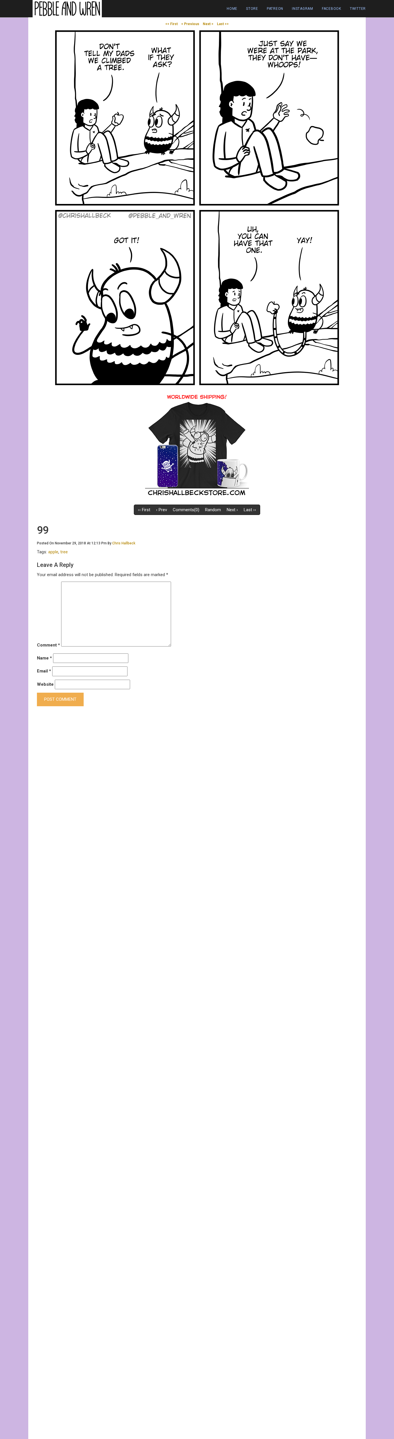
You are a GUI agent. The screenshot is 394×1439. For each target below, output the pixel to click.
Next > (208, 24)
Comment (48, 645)
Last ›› (250, 509)
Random (213, 509)
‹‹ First (144, 509)
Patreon (275, 9)
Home (232, 9)
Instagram (302, 9)
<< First (171, 24)
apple (53, 551)
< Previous (190, 24)
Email (44, 671)
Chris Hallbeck (123, 543)
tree (64, 551)
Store (252, 9)
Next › (232, 509)
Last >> (223, 24)
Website (45, 684)
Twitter (358, 9)
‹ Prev (161, 509)
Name (44, 658)
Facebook (331, 9)
